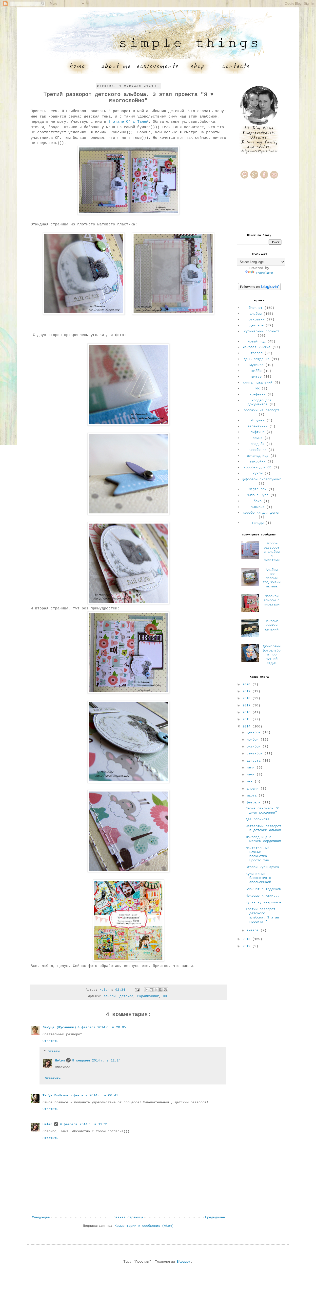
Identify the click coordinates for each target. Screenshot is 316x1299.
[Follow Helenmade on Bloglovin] (259, 289)
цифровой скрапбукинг (261, 479)
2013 (247, 939)
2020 (247, 684)
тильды (257, 523)
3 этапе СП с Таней (128, 122)
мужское (256, 365)
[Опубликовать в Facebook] (160, 989)
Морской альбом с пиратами (271, 600)
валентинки (257, 426)
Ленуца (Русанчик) (59, 1027)
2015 (247, 719)
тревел (256, 353)
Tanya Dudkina (55, 1095)
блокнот (255, 308)
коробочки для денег (261, 513)
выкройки (257, 461)
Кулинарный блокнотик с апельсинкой (258, 878)
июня (252, 774)
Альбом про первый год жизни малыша (271, 578)
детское (126, 996)
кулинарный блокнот (261, 331)
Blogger (184, 1262)
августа (254, 761)
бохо (257, 501)
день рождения (256, 359)
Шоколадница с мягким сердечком (263, 839)
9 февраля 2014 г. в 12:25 (84, 1124)
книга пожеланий (257, 383)
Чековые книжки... (262, 896)
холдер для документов (259, 402)
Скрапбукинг (148, 996)
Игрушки (257, 420)
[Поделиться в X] (156, 989)
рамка (257, 438)
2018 (247, 698)
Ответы (53, 1051)
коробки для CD (257, 467)
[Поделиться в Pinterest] (165, 989)
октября (254, 746)
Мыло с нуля (257, 495)
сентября (255, 753)
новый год (256, 341)
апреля (253, 789)
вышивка (257, 507)
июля (252, 768)
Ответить (50, 1041)
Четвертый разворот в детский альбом (263, 828)
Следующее (41, 1217)
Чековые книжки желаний (271, 625)
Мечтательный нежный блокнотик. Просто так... (260, 854)
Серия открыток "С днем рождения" (262, 810)
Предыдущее (215, 1217)
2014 (247, 726)
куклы (257, 473)
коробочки (257, 450)
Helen (60, 1060)
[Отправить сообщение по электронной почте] (137, 990)
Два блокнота (257, 819)
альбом (110, 996)
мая (251, 781)
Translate (264, 273)
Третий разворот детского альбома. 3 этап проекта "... (262, 915)
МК (257, 388)
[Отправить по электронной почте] (146, 989)
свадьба (257, 444)
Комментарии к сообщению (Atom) (144, 1226)
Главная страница (127, 1217)
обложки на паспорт (261, 410)
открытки (256, 319)
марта (252, 795)
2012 (247, 946)
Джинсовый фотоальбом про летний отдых (271, 654)
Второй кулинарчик (262, 867)
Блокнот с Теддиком (263, 889)
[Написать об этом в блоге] (151, 989)
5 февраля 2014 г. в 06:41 (94, 1095)
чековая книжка (256, 347)
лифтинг (257, 432)
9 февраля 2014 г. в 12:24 (96, 1060)
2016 (247, 712)
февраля (254, 802)
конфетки (257, 394)
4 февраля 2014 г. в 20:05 (102, 1027)
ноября (253, 740)
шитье (256, 377)
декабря (254, 732)
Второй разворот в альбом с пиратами (271, 551)
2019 (247, 691)
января (253, 930)
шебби (256, 371)
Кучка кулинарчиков (263, 902)
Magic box (257, 489)
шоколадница (257, 456)
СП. (166, 996)
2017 (247, 705)
